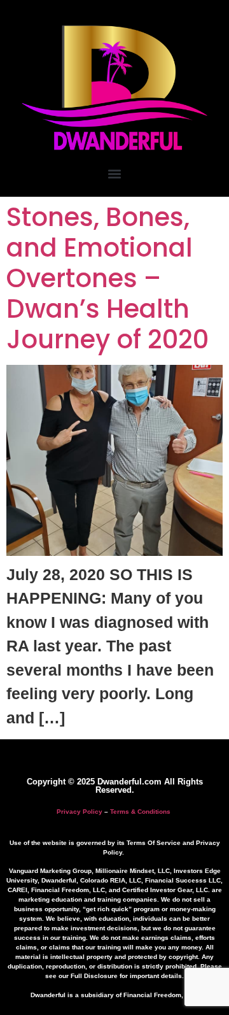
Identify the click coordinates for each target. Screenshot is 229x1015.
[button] (114, 173)
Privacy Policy (79, 811)
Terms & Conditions (140, 811)
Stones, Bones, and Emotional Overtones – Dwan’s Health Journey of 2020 (107, 278)
